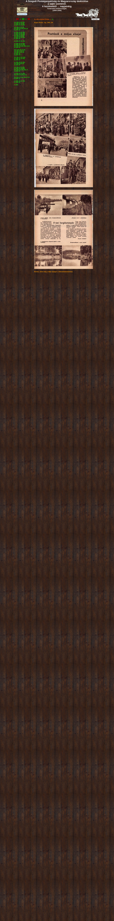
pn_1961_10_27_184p (19, 73)
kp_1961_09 (17, 71)
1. (52, 19)
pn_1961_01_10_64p (19, 23)
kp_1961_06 (17, 53)
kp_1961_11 (17, 78)
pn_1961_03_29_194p (19, 37)
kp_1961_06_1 (17, 54)
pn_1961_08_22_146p (19, 62)
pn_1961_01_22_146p (19, 24)
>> (26, 19)
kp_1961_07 (17, 59)
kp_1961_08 (17, 64)
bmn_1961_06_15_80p (19, 49)
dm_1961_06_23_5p (19, 52)
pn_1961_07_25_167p (19, 58)
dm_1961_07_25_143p (19, 57)
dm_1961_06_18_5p (19, 51)
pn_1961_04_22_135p (19, 41)
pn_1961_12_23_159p (19, 81)
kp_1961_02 (17, 29)
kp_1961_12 (17, 82)
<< (20, 19)
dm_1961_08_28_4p (19, 63)
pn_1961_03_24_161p (19, 32)
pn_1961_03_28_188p (19, 34)
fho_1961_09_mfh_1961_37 (21, 69)
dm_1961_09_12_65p (19, 67)
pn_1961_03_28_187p (19, 33)
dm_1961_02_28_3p (19, 27)
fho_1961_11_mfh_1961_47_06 (21, 77)
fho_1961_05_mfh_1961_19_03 (22, 46)
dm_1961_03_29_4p (19, 36)
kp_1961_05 (17, 47)
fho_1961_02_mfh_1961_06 (21, 28)
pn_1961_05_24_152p (19, 44)
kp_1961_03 (17, 38)
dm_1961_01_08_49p (19, 22)
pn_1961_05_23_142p (19, 43)
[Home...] (22, 12)
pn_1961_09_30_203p (19, 68)
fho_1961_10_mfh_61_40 (20, 74)
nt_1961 (16, 84)
